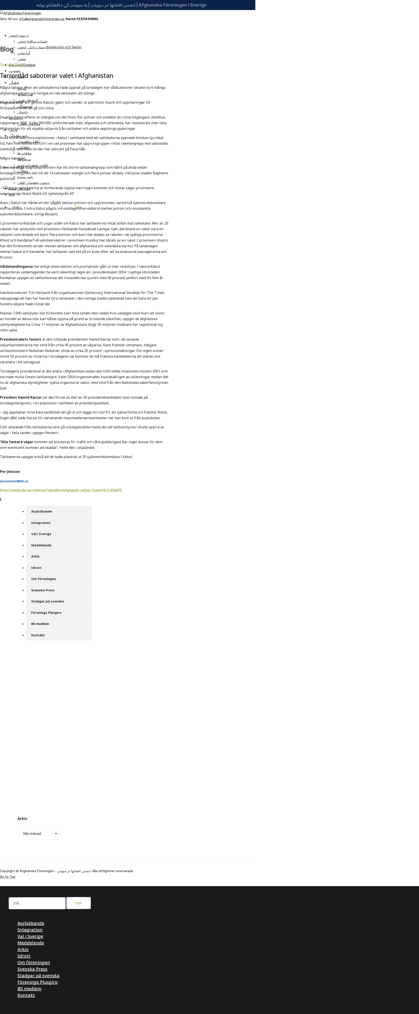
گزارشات (23, 53)
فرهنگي (14, 82)
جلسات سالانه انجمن (32, 41)
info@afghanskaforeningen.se (42, 19)
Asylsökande (41, 511)
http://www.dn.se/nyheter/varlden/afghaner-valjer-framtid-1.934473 (61, 490)
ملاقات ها (24, 153)
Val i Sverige (41, 534)
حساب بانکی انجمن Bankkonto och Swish (49, 47)
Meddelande (41, 545)
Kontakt (38, 635)
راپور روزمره (25, 177)
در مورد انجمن (19, 35)
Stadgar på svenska (47, 601)
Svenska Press (12, 64)
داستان (22, 112)
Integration (40, 522)
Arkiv (35, 556)
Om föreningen (43, 578)
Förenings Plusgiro (46, 612)
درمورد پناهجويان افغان (33, 183)
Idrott (36, 567)
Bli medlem (40, 623)
